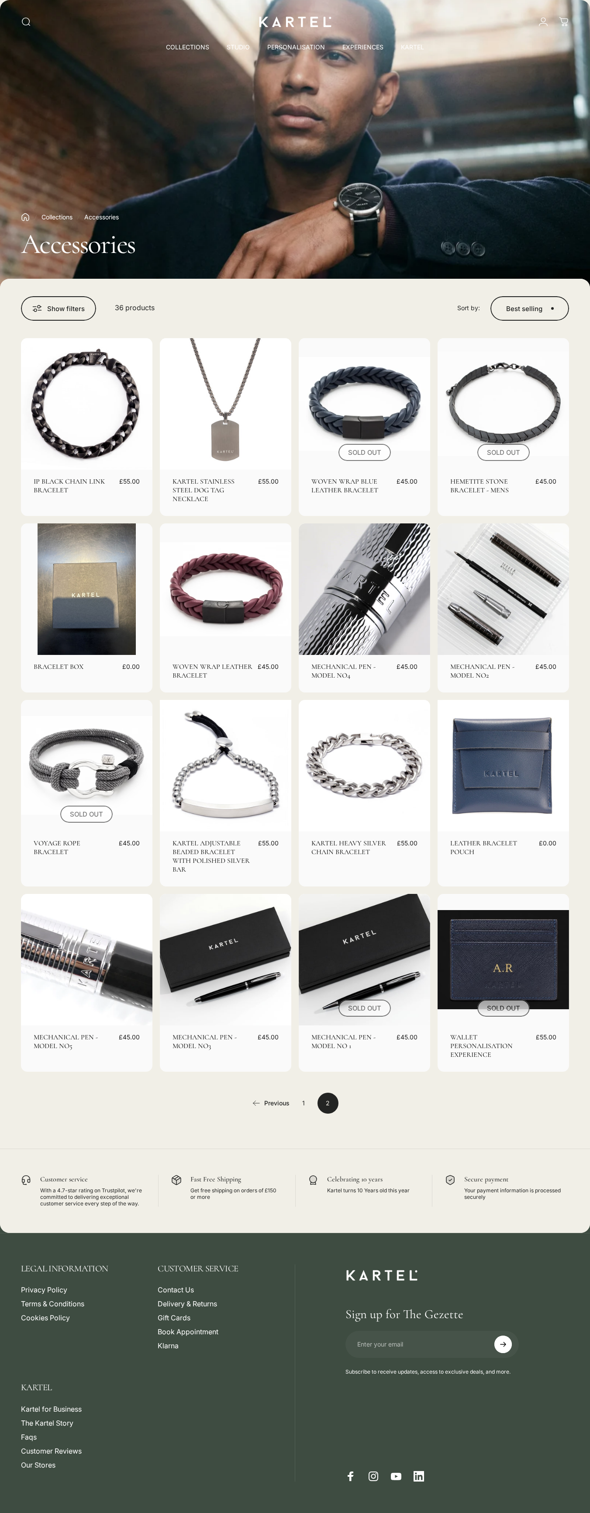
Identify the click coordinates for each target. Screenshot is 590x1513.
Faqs (29, 1437)
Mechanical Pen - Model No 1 (343, 1041)
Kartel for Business (51, 1409)
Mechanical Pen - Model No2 (482, 671)
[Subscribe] (503, 1344)
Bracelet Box (58, 666)
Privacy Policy (44, 1289)
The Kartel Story (47, 1423)
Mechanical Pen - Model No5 (66, 1041)
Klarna (168, 1345)
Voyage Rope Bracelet (57, 847)
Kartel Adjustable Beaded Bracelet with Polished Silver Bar (211, 856)
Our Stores (38, 1465)
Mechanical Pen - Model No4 (343, 671)
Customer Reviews (51, 1451)
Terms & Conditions (52, 1303)
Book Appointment (188, 1331)
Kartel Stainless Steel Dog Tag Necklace (204, 490)
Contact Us (176, 1289)
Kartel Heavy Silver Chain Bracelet (348, 847)
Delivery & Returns (187, 1303)
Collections (56, 217)
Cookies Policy (45, 1317)
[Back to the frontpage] (25, 217)
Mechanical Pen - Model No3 (205, 1041)
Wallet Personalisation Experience (481, 1046)
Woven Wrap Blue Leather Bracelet (344, 486)
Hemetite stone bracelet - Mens (479, 486)
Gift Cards (174, 1317)
